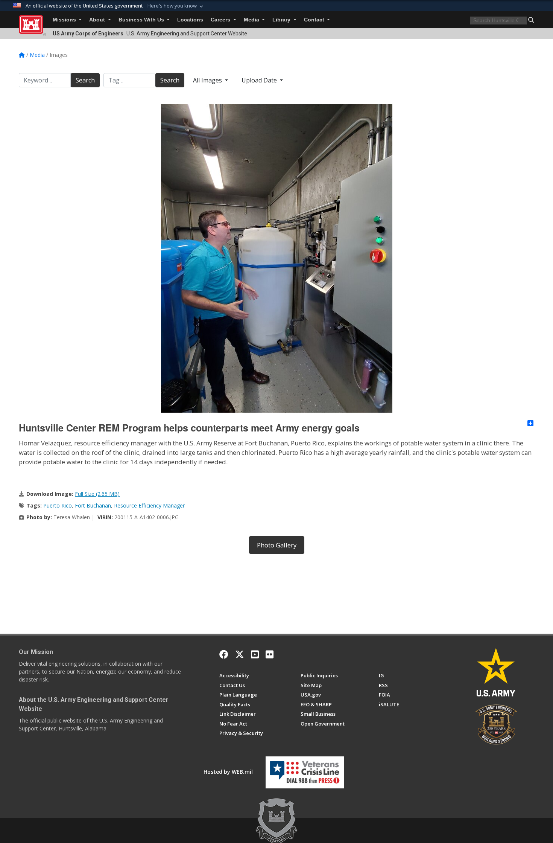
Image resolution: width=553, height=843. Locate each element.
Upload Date (260, 80)
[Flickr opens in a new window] (269, 654)
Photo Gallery (276, 545)
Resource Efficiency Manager (149, 505)
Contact (315, 20)
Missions (65, 20)
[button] (176, 6)
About (97, 20)
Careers (221, 20)
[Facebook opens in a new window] (223, 654)
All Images (208, 80)
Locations (190, 20)
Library (282, 20)
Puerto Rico (57, 505)
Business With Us (142, 20)
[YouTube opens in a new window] (255, 654)
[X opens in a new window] (239, 654)
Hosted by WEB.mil (228, 771)
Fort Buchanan (93, 505)
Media (252, 20)
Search (85, 80)
